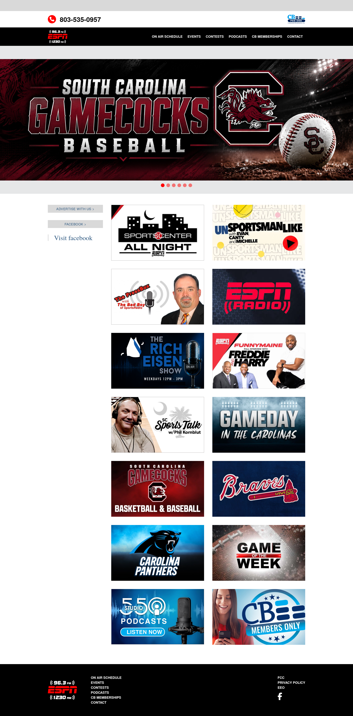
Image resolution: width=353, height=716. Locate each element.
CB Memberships (267, 36)
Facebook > (75, 224)
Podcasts (238, 36)
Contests (215, 36)
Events (194, 36)
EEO (281, 687)
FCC (281, 677)
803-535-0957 (80, 19)
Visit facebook (73, 237)
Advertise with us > (75, 208)
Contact (295, 36)
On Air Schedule (167, 36)
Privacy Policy (291, 682)
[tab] (163, 185)
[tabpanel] (176, 120)
